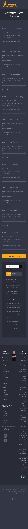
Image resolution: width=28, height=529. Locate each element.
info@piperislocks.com (10, 426)
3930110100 (5, 429)
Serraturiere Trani (9, 210)
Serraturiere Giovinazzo (12, 29)
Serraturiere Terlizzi (12, 291)
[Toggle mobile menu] (25, 5)
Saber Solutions (14, 494)
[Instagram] (5, 436)
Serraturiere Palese (10, 233)
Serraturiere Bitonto (10, 187)
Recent (14, 273)
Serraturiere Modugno (11, 74)
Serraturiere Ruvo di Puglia (13, 97)
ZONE (7, 44)
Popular (8, 273)
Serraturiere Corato (10, 119)
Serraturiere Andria (10, 165)
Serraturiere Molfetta (11, 52)
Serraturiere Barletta (10, 142)
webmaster (7, 41)
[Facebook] (5, 440)
